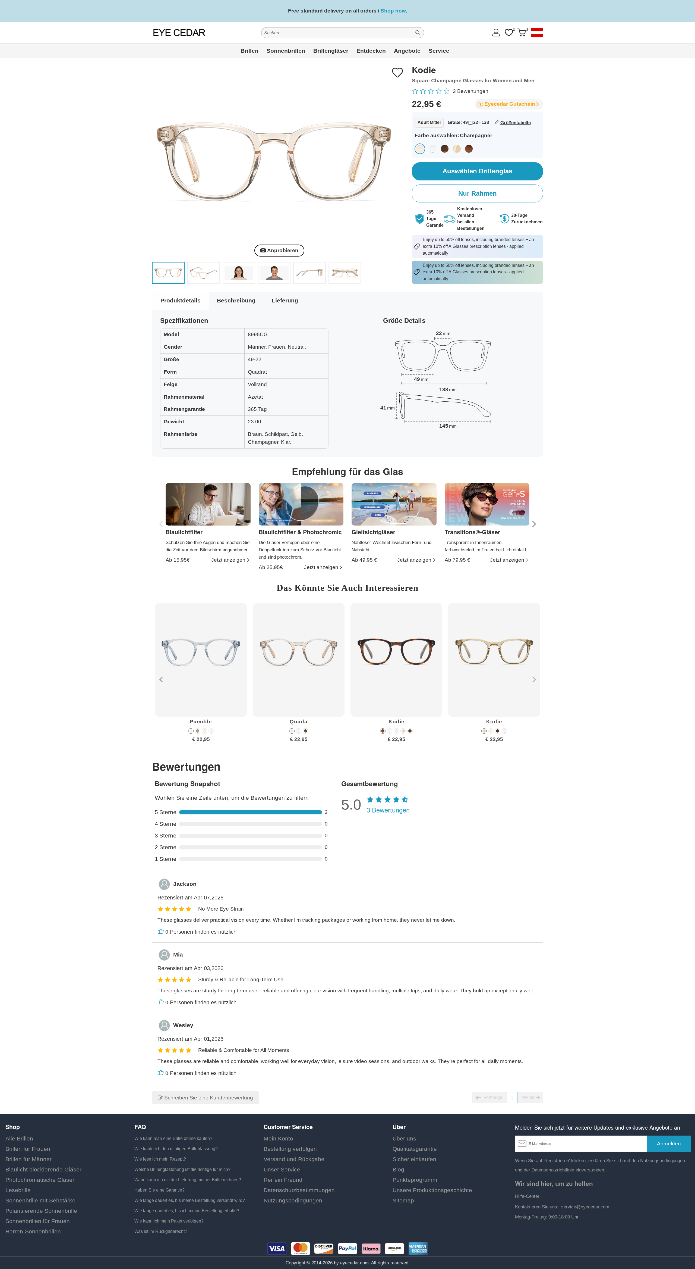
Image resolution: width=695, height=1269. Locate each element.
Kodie (396, 721)
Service (439, 51)
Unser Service (282, 1169)
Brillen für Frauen (27, 1149)
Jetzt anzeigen (228, 560)
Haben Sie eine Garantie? (159, 1190)
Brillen (249, 51)
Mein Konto (278, 1138)
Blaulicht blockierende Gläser (43, 1169)
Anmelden (669, 1143)
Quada (299, 721)
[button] (533, 524)
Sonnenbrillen (286, 51)
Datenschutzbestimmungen (299, 1190)
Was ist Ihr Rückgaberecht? (160, 1231)
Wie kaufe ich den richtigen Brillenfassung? (176, 1148)
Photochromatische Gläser (39, 1180)
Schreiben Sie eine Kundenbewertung (208, 1098)
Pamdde (201, 721)
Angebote (407, 51)
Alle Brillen (19, 1138)
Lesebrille (18, 1190)
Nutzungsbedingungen (293, 1200)
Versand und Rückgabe (294, 1159)
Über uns (404, 1138)
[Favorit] (508, 32)
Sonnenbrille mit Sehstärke (40, 1200)
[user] (496, 32)
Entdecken (371, 51)
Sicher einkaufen (414, 1159)
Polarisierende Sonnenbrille (41, 1211)
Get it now (415, 11)
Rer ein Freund (283, 1180)
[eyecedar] (179, 32)
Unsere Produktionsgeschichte (432, 1190)
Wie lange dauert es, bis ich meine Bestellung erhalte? (186, 1210)
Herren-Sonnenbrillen (33, 1231)
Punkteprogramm (415, 1180)
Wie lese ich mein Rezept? (160, 1159)
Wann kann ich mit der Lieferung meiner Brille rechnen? (187, 1179)
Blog (398, 1169)
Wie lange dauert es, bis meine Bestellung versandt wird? (189, 1200)
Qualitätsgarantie (415, 1149)
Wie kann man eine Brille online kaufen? (173, 1138)
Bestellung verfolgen (290, 1149)
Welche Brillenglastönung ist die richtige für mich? (182, 1169)
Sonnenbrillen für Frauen (37, 1221)
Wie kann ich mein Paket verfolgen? (169, 1221)
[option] (201, 677)
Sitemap (403, 1200)
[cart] (521, 33)
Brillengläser (330, 51)
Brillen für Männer (28, 1159)
